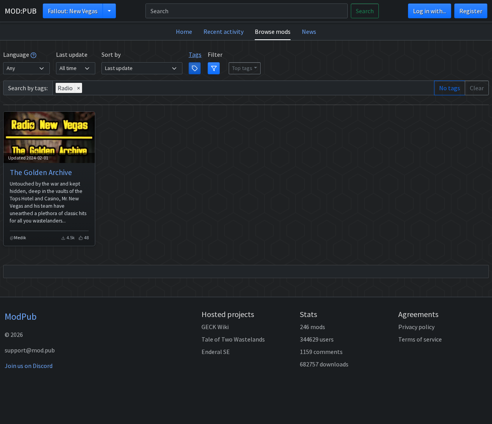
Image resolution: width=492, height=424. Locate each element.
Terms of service (420, 339)
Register (470, 11)
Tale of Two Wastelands (233, 339)
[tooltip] (33, 54)
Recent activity (223, 31)
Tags (195, 54)
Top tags (242, 68)
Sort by (111, 54)
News (309, 31)
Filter (215, 54)
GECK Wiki (215, 327)
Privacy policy (416, 327)
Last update (72, 54)
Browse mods (273, 31)
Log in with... (429, 11)
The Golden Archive (41, 172)
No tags (449, 88)
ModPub (21, 316)
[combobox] (243, 88)
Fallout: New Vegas (73, 11)
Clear (477, 88)
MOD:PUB (21, 11)
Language (16, 54)
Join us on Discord (29, 366)
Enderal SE (215, 352)
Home (184, 31)
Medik (20, 237)
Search (365, 11)
